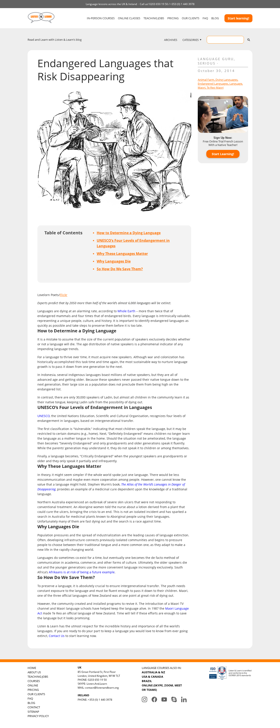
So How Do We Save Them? (120, 269)
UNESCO (43, 416)
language (235, 84)
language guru (216, 59)
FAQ (205, 18)
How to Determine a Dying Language (129, 232)
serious (206, 63)
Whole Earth (126, 311)
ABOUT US (34, 672)
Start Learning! (223, 154)
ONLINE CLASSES (129, 18)
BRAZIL (147, 681)
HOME (32, 668)
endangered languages (213, 84)
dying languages (226, 80)
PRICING (172, 18)
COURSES (34, 681)
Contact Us (57, 636)
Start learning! (238, 18)
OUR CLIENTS (190, 18)
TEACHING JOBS (154, 18)
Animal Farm (206, 80)
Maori (201, 87)
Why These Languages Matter (122, 253)
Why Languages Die (114, 261)
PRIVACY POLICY (38, 716)
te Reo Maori (215, 87)
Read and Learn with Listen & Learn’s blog (55, 40)
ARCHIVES (170, 40)
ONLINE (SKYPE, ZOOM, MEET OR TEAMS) (162, 687)
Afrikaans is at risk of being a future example (82, 572)
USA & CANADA (152, 677)
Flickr (63, 295)
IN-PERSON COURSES (101, 18)
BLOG (215, 18)
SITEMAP (33, 712)
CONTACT (34, 707)
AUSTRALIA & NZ (153, 672)
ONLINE (33, 685)
